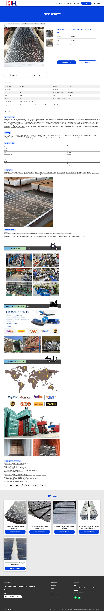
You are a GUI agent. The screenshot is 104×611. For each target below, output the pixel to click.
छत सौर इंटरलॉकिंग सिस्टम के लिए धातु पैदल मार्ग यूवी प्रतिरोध (15, 563)
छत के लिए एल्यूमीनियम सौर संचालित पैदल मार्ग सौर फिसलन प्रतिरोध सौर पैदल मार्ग (89, 527)
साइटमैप (11, 609)
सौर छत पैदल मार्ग (16, 23)
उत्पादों (60, 3)
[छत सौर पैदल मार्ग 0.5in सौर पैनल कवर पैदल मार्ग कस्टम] (64, 512)
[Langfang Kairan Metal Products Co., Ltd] (12, 3)
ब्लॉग (63, 3)
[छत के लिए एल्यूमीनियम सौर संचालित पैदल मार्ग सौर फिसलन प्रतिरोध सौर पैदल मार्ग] (89, 512)
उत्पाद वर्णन (37, 75)
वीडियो (71, 3)
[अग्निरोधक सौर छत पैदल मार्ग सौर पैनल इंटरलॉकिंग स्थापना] (39, 512)
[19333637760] (75, 597)
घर (51, 3)
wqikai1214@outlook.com (13, 596)
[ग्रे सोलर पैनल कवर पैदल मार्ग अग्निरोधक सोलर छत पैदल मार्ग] (24, 47)
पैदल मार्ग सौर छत (14, 485)
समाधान (67, 3)
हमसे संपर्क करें (76, 3)
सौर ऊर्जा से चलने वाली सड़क (39, 485)
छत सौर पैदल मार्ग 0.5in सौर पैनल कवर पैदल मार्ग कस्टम (64, 527)
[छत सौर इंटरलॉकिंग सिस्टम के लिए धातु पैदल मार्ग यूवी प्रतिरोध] (15, 549)
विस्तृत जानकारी (14, 75)
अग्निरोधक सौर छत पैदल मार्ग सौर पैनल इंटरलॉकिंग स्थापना (39, 527)
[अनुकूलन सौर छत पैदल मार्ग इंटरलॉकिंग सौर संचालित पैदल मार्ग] (15, 512)
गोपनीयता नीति (6, 609)
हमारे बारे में (56, 3)
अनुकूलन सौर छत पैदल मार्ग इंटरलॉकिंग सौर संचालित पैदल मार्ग (15, 527)
